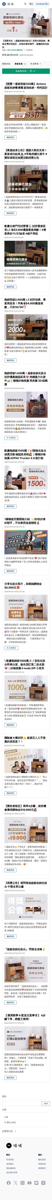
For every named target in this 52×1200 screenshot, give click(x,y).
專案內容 (6, 64)
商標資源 (42, 1164)
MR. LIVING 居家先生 (15, 50)
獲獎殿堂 (42, 1168)
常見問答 (35, 64)
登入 (31, 4)
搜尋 (4, 1096)
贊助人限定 (10, 1122)
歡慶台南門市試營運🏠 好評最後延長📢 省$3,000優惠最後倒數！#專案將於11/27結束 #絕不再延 (25, 229)
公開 (6, 1117)
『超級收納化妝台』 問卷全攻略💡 (25, 949)
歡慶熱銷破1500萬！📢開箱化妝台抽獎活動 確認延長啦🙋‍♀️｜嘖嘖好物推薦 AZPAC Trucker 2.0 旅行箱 (25, 454)
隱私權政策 (11, 1168)
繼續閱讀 (10, 137)
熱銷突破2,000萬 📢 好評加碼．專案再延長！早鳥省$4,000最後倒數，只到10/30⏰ (25, 303)
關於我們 (42, 1160)
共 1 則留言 (11, 438)
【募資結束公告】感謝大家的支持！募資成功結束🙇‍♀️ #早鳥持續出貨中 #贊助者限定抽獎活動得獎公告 (25, 154)
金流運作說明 (11, 1172)
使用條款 (10, 1164)
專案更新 (20, 64)
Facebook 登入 (42, 4)
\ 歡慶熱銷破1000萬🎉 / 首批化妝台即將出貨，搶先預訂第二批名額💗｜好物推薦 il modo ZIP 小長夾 (24, 664)
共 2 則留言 (11, 648)
